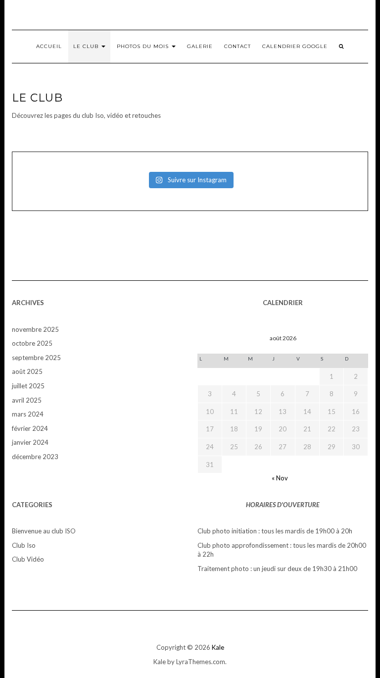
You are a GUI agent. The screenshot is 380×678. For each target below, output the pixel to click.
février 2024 (30, 428)
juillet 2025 (28, 386)
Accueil (49, 46)
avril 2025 (27, 400)
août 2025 (27, 371)
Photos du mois (144, 46)
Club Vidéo (28, 559)
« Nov (280, 478)
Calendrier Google (295, 46)
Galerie (200, 46)
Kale (218, 647)
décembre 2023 (35, 457)
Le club (86, 46)
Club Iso (24, 545)
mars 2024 (28, 414)
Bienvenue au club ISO (44, 531)
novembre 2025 (35, 329)
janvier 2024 (30, 442)
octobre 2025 (32, 343)
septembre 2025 (36, 358)
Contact (237, 46)
